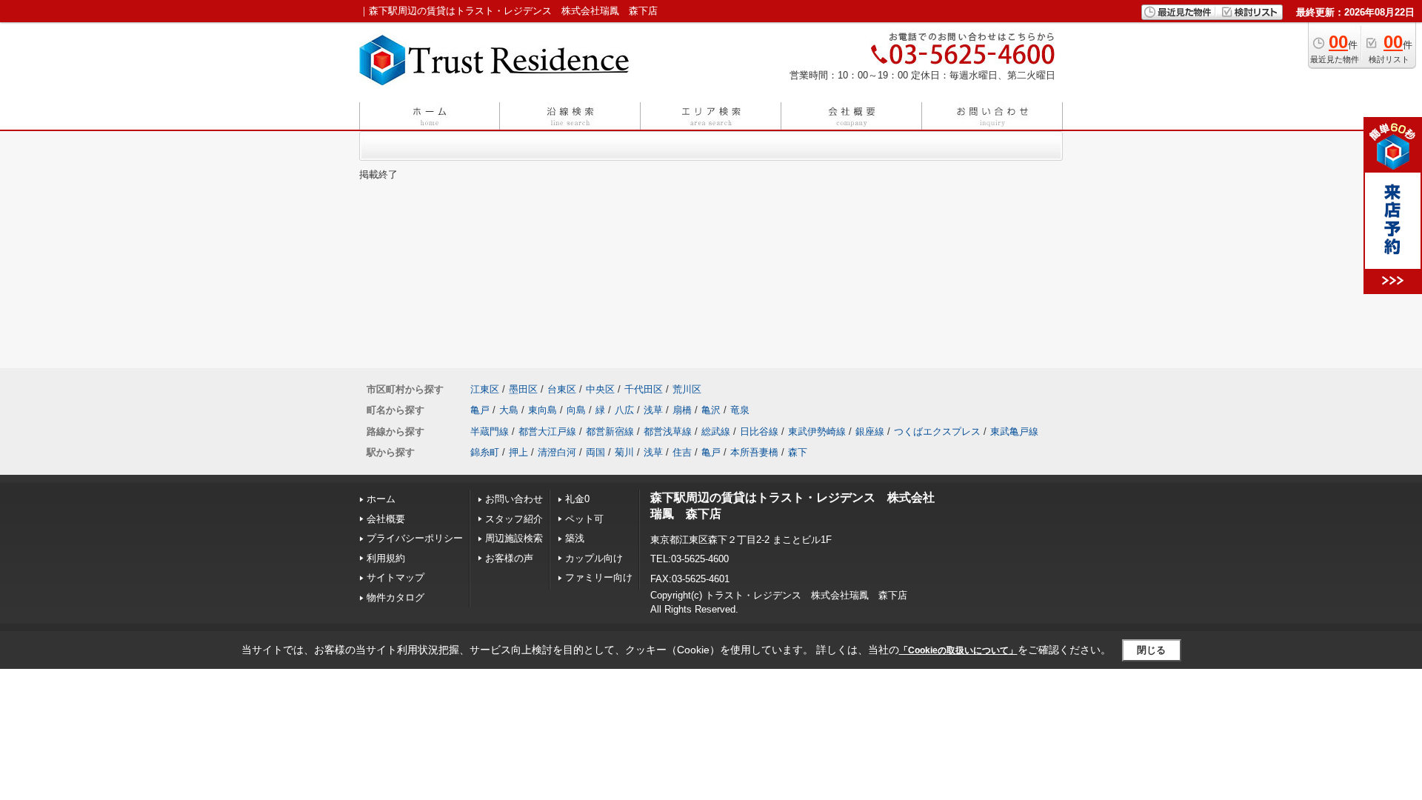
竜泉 (740, 410)
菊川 (624, 452)
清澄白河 (557, 452)
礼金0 (577, 498)
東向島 (542, 410)
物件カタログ (395, 597)
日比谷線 (759, 431)
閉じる (1151, 650)
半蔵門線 (489, 431)
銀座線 (869, 431)
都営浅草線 (668, 431)
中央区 (600, 389)
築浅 (574, 538)
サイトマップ (395, 577)
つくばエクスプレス (937, 431)
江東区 (484, 389)
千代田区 (643, 389)
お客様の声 (509, 558)
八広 (624, 410)
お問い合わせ (514, 498)
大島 (508, 410)
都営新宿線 (610, 431)
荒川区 (686, 389)
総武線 (715, 431)
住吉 (682, 452)
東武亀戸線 (1014, 431)
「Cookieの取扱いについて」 (958, 650)
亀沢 (711, 410)
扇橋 (682, 410)
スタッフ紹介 (514, 518)
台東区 (561, 389)
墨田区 (523, 389)
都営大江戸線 (547, 431)
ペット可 (584, 518)
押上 (518, 452)
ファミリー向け (598, 577)
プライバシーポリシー (415, 538)
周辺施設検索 (514, 538)
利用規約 (386, 558)
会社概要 (386, 518)
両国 (595, 452)
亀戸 (480, 410)
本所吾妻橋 (754, 452)
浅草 (653, 410)
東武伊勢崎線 (817, 431)
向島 (576, 410)
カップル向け (594, 558)
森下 (797, 452)
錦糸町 (484, 452)
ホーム (381, 498)
